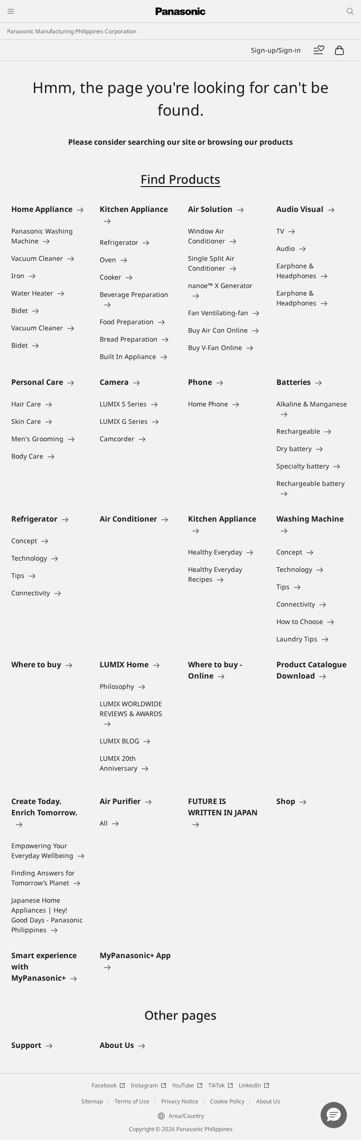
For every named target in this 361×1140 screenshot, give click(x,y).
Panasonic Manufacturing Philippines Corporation (71, 31)
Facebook (104, 1085)
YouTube (183, 1085)
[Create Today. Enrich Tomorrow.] (48, 824)
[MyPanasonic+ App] (136, 966)
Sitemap (92, 1101)
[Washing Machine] (313, 530)
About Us (268, 1101)
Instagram (144, 1085)
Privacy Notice (179, 1101)
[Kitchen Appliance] (136, 220)
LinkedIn (250, 1085)
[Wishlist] (318, 50)
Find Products (180, 179)
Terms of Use (132, 1101)
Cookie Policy (227, 1101)
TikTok (216, 1085)
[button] (334, 1115)
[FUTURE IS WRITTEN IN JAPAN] (224, 824)
